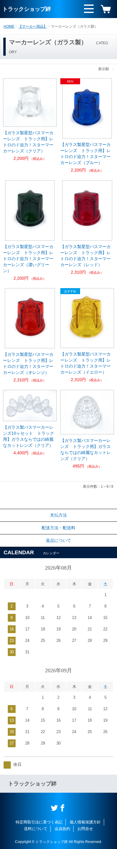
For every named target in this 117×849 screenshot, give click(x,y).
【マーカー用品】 (32, 26)
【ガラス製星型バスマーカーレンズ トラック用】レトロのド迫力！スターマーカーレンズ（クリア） (28, 141)
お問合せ (85, 828)
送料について (35, 828)
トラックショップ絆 (26, 9)
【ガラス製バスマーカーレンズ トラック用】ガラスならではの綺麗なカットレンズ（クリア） (85, 449)
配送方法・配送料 (58, 527)
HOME (9, 26)
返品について (58, 540)
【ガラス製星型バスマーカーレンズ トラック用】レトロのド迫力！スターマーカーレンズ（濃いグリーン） (28, 258)
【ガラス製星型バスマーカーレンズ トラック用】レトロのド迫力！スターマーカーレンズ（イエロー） (85, 363)
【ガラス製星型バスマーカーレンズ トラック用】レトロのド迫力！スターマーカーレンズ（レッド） (85, 255)
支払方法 (58, 515)
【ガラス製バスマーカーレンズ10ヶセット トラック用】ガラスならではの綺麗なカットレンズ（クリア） (28, 436)
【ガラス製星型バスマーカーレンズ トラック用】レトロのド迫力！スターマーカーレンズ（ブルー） (85, 153)
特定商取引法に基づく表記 (39, 822)
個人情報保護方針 (85, 822)
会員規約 (62, 828)
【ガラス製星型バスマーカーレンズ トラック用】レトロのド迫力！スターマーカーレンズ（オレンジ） (28, 363)
